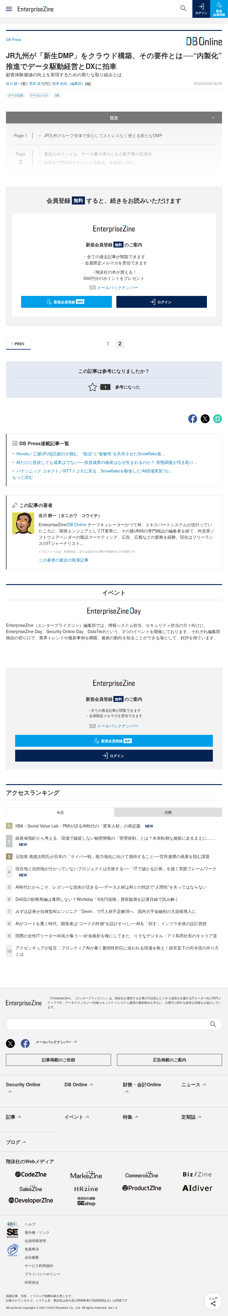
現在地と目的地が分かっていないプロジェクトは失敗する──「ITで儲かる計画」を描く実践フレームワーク (115, 868)
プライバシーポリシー (42, 1273)
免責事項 (32, 1248)
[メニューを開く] (9, 9)
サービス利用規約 (39, 1265)
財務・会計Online (142, 1084)
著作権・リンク (37, 1232)
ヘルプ (30, 1223)
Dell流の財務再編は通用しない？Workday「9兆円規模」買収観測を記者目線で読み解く (97, 899)
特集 (127, 1116)
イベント (73, 1116)
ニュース (190, 1084)
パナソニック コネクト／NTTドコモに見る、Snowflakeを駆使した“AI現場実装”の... (94, 471)
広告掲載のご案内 (169, 1060)
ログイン (164, 302)
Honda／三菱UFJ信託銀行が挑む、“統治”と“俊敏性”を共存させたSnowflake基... (90, 453)
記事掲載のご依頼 (58, 1060)
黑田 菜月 (36, 83)
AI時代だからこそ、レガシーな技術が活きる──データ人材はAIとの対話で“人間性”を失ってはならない (111, 887)
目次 (114, 117)
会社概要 (32, 1257)
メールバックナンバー (117, 287)
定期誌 (188, 1116)
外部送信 (32, 1282)
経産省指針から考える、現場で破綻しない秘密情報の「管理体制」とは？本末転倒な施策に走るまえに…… (115, 838)
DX (57, 95)
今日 (60, 812)
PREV (19, 343)
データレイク (39, 95)
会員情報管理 (35, 1240)
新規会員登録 (68, 302)
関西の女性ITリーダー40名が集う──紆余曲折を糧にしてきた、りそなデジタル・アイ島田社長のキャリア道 (116, 935)
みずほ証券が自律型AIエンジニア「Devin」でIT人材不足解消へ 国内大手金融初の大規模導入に (105, 911)
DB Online (77, 524)
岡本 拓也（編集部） (68, 83)
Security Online (23, 1084)
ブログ (13, 1142)
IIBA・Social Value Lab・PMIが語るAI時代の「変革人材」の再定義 (77, 826)
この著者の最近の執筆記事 (63, 560)
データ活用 (15, 95)
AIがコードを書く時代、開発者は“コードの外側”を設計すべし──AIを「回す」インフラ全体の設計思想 (111, 923)
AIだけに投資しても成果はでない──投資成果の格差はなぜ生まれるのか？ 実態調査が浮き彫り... (106, 462)
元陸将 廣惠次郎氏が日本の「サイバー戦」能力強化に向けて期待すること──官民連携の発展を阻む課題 (112, 856)
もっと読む (22, 477)
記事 (10, 1116)
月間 (168, 812)
